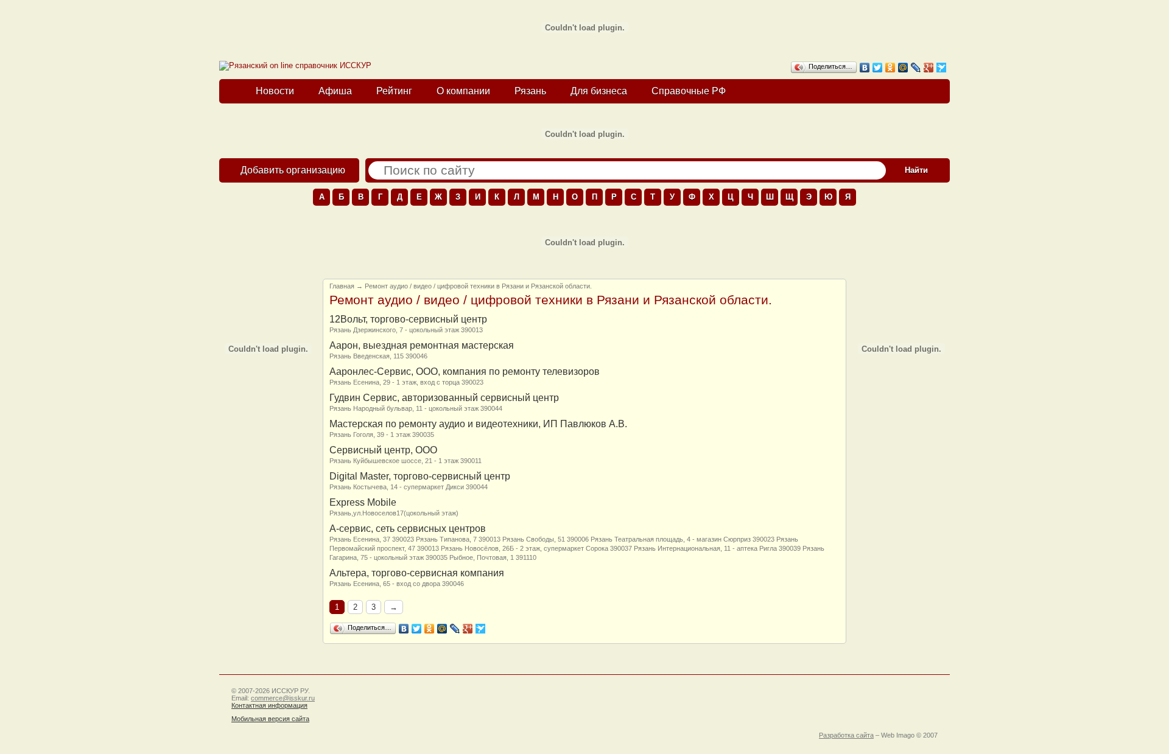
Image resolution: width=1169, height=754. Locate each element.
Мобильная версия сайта (270, 718)
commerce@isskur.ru (283, 698)
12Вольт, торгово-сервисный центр (408, 319)
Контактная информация (269, 705)
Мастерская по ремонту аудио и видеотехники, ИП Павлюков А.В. (478, 424)
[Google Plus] (928, 67)
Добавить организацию (292, 170)
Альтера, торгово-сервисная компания (416, 573)
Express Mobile (362, 502)
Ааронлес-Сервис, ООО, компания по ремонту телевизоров (464, 371)
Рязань (530, 91)
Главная (341, 286)
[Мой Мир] (903, 67)
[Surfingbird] (941, 67)
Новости (275, 91)
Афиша (335, 91)
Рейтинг (394, 91)
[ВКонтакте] (864, 67)
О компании (463, 91)
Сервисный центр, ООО (383, 450)
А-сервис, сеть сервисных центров (407, 528)
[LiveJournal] (916, 67)
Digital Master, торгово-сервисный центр (419, 476)
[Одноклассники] (890, 67)
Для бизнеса (598, 91)
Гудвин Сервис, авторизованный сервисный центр (444, 398)
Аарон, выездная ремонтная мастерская (421, 345)
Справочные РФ (688, 91)
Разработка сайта (846, 735)
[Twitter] (877, 67)
